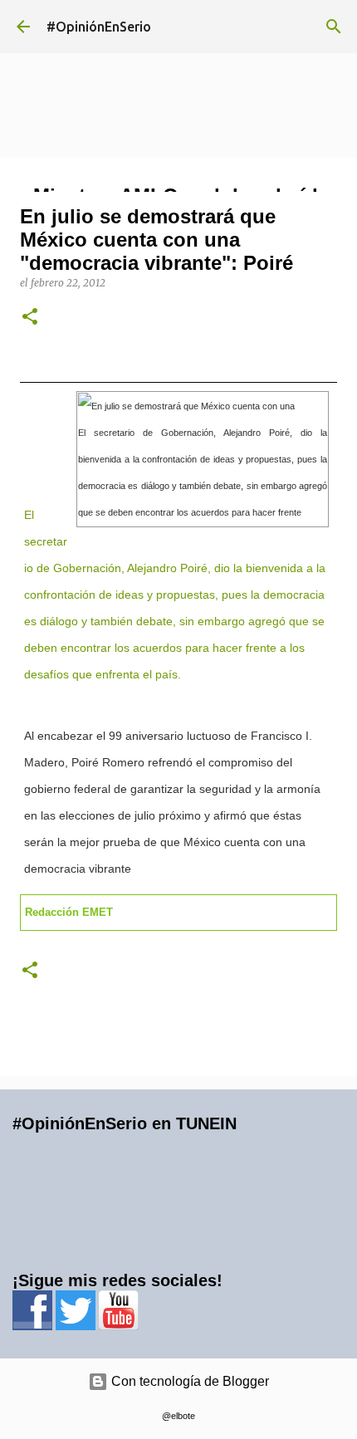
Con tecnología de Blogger (188, 1381)
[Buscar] (334, 26)
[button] (30, 317)
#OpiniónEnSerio (98, 26)
